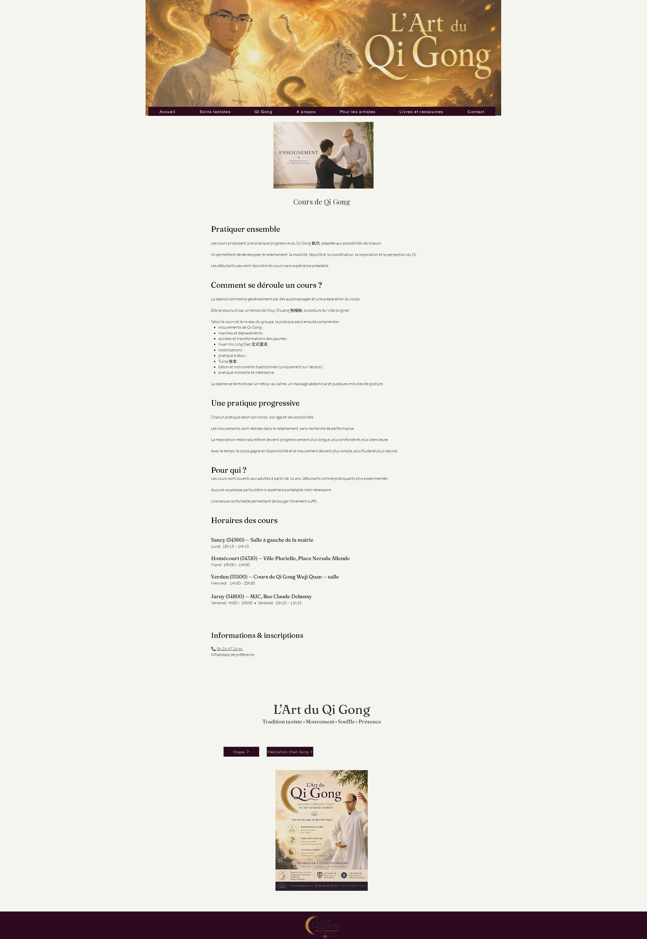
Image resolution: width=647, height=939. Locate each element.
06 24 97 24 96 (230, 648)
